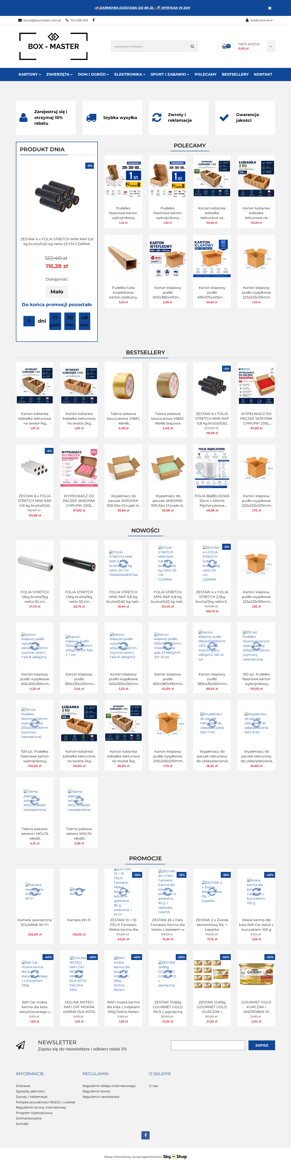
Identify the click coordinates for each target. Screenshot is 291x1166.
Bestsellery (235, 74)
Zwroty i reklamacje (31, 1097)
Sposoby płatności (30, 1091)
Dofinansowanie (29, 1118)
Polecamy (206, 74)
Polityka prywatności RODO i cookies (45, 1102)
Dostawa (23, 1086)
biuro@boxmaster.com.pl (42, 20)
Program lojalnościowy (34, 1113)
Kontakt (263, 74)
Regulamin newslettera (101, 1097)
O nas (153, 1086)
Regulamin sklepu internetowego (109, 1086)
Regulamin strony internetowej (41, 1107)
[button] (30, 1074)
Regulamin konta (96, 1091)
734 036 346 (79, 20)
